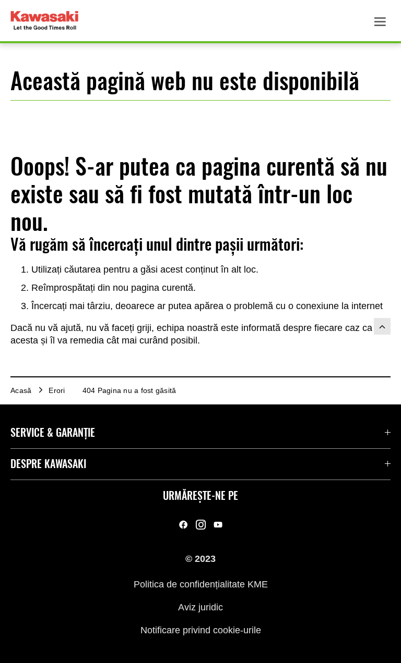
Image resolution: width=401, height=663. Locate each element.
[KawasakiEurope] (218, 524)
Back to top (382, 326)
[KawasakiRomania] (183, 524)
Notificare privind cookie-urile (200, 630)
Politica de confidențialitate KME (201, 584)
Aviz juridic (200, 607)
